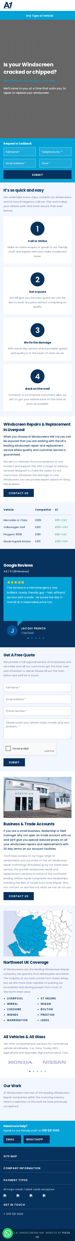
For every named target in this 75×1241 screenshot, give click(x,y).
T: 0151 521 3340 (13, 1214)
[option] (37, 15)
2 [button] (32, 638)
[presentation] (30, 749)
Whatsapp (34, 1139)
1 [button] (28, 638)
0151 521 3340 (50, 1130)
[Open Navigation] (68, 5)
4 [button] (40, 638)
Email (10, 1139)
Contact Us (19, 493)
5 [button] (43, 638)
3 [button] (36, 638)
